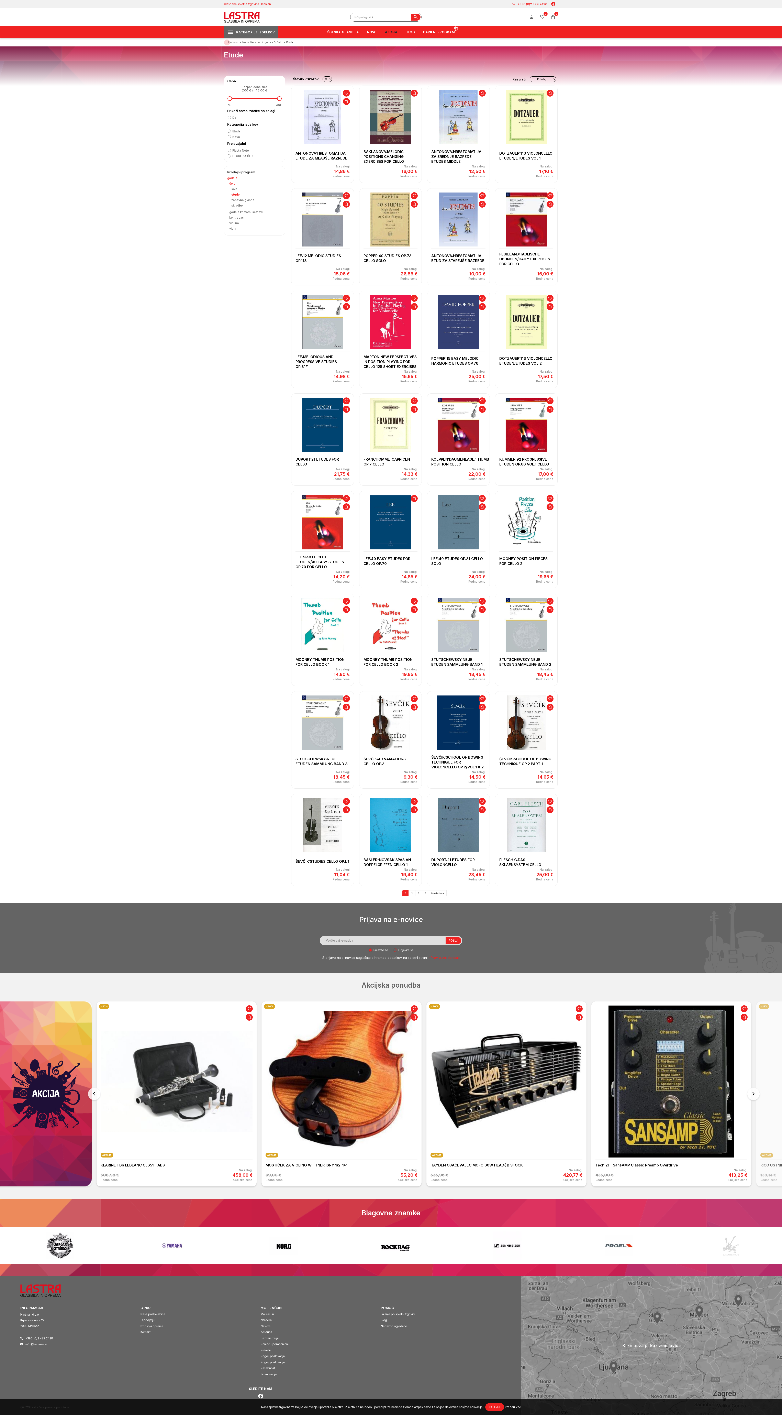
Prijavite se (380, 950)
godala (232, 178)
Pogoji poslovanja (273, 1356)
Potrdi (494, 1407)
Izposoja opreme (152, 1326)
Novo (236, 137)
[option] (176, 1093)
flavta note (240, 150)
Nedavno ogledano (394, 1326)
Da (234, 117)
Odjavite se (406, 950)
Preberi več (513, 1407)
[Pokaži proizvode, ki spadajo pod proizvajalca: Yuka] (507, 1245)
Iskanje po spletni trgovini (398, 1314)
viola (232, 228)
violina (234, 223)
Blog (384, 1320)
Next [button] (753, 1094)
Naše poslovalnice (153, 1314)
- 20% (104, 1006)
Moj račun (267, 1314)
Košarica (266, 1332)
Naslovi (265, 1326)
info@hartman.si (36, 1344)
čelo (232, 183)
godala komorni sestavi (246, 212)
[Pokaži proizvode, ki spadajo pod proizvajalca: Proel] (283, 1245)
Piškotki (266, 1350)
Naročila (266, 1320)
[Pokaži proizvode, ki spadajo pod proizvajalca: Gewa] (731, 1245)
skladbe (237, 205)
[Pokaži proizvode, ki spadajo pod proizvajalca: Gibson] (619, 1246)
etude (236, 131)
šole (234, 189)
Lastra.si (233, 42)
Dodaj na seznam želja (346, 93)
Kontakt (145, 1332)
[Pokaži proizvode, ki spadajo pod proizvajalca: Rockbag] (60, 1245)
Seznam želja (270, 1338)
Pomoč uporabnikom (275, 1344)
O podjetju (148, 1320)
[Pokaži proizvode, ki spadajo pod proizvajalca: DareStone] (395, 1245)
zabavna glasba (242, 200)
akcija (107, 1155)
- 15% (599, 1006)
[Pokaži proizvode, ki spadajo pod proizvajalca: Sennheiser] (172, 1245)
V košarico (346, 101)
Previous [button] (94, 1094)
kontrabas (236, 217)
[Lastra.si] (45, 1290)
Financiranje (269, 1374)
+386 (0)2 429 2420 (529, 4)
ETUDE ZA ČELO (243, 156)
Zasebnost (268, 1368)
